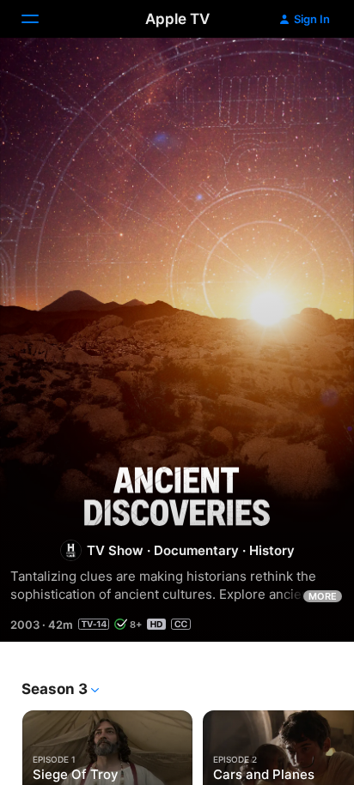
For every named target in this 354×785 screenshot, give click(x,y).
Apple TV (177, 18)
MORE (322, 596)
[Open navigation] (40, 19)
